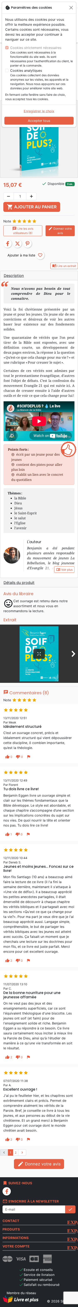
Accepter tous (39, 121)
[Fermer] (71, 7)
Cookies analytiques (26, 70)
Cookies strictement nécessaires (35, 48)
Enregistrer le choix (39, 111)
